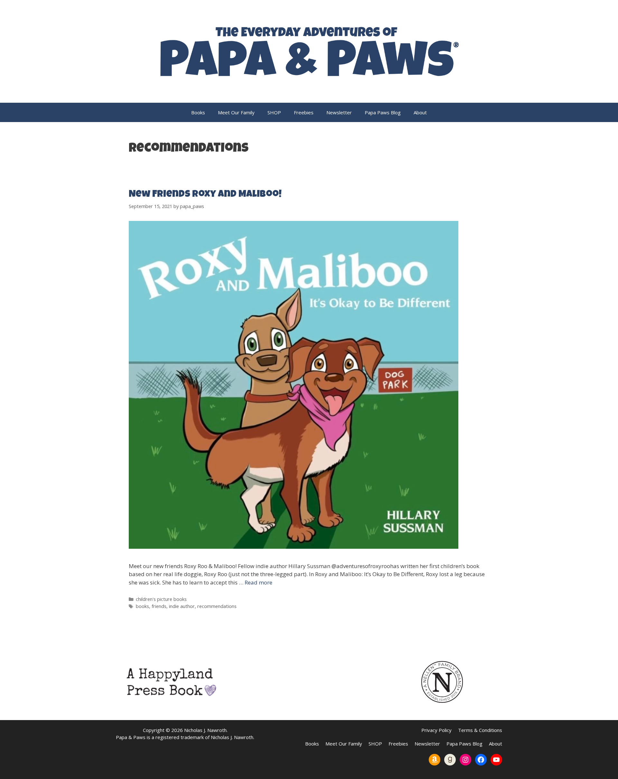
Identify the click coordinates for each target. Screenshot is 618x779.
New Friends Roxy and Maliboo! (205, 195)
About (420, 112)
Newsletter (339, 112)
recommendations (217, 606)
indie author (182, 606)
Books (198, 112)
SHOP (274, 112)
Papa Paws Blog (383, 112)
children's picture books (161, 599)
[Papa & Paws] (309, 50)
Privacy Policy (436, 730)
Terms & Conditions (480, 730)
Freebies (304, 112)
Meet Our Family (236, 112)
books (142, 606)
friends (159, 606)
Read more (258, 582)
